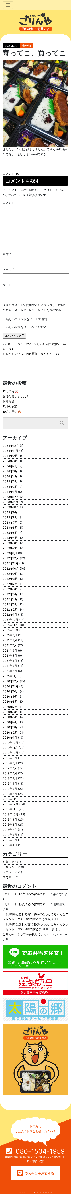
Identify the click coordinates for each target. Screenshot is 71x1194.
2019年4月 (10, 783)
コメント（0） (12, 173)
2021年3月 (10, 666)
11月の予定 (10, 406)
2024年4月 (10, 476)
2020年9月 (10, 696)
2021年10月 (10, 630)
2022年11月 (10, 563)
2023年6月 (10, 527)
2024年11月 (10, 450)
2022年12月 (11, 558)
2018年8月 (10, 824)
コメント (8, 203)
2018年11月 (10, 809)
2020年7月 (10, 707)
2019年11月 (10, 747)
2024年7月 (10, 466)
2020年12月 (11, 681)
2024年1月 (10, 492)
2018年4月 (10, 845)
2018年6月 (10, 835)
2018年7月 (10, 829)
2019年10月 (10, 753)
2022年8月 (10, 579)
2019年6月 (10, 773)
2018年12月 (10, 804)
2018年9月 (10, 819)
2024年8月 (10, 461)
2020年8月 (10, 701)
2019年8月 (10, 763)
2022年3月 (10, 604)
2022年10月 (11, 568)
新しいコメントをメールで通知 (26, 319)
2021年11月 (10, 625)
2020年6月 (10, 712)
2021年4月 (10, 660)
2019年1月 (10, 799)
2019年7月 (10, 768)
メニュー (8, 872)
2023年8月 (10, 517)
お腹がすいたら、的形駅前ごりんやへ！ (29, 353)
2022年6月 (10, 589)
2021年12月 (10, 619)
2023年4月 (10, 538)
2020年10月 (11, 691)
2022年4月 (10, 599)
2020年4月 (10, 722)
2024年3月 (10, 481)
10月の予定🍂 (12, 411)
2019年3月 (10, 789)
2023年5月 (10, 532)
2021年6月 (10, 650)
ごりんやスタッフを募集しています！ (27, 934)
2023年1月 (10, 553)
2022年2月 (10, 609)
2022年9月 (10, 573)
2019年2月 (10, 794)
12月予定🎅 (10, 391)
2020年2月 (10, 732)
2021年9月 (10, 635)
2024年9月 (10, 456)
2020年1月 (10, 737)
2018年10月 (10, 814)
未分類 (26, 45)
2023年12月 (11, 497)
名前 (7, 254)
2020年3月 (10, 727)
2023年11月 (10, 502)
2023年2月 (10, 548)
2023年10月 (11, 507)
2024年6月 (10, 471)
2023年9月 (10, 512)
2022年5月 (10, 594)
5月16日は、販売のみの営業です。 (25, 894)
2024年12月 (11, 445)
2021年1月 (10, 676)
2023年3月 (10, 543)
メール (8, 269)
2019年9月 (10, 758)
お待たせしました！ (16, 396)
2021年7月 (10, 645)
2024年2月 (10, 486)
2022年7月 (10, 584)
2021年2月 (10, 671)
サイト (7, 284)
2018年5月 (10, 840)
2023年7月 (10, 522)
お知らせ (8, 401)
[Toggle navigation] (8, 5)
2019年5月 (10, 778)
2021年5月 (10, 655)
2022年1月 (10, 614)
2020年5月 (10, 717)
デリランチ (10, 867)
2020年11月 (10, 686)
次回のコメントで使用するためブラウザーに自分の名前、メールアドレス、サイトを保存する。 (35, 307)
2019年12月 (10, 742)
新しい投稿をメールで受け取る (26, 327)
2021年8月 (10, 640)
